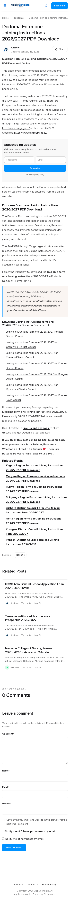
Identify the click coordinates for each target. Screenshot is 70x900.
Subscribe (59, 6)
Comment (8, 734)
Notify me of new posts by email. (24, 839)
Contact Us (33, 884)
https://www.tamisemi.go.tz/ (30, 133)
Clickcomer (50, 894)
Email (5, 787)
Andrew (15, 48)
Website (6, 803)
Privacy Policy (49, 884)
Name (6, 771)
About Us (18, 884)
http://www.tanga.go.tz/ (16, 128)
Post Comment (14, 847)
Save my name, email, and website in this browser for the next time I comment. (36, 822)
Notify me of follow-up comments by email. (30, 831)
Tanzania (19, 18)
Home (5, 18)
